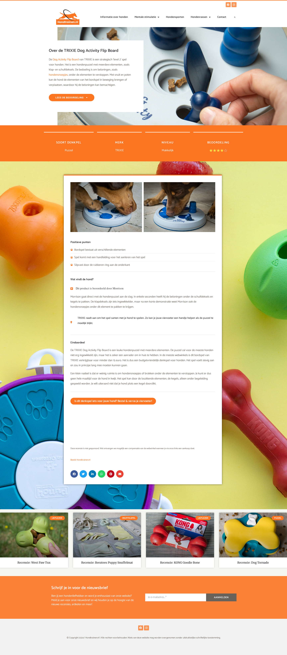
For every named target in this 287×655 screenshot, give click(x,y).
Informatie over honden (114, 17)
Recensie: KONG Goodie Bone (180, 562)
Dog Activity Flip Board (66, 59)
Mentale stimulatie (145, 17)
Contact (221, 17)
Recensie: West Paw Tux (33, 562)
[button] (235, 17)
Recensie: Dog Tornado (253, 562)
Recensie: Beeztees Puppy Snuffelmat (107, 562)
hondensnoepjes (58, 74)
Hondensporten (175, 17)
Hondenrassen (199, 17)
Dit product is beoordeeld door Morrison (100, 288)
